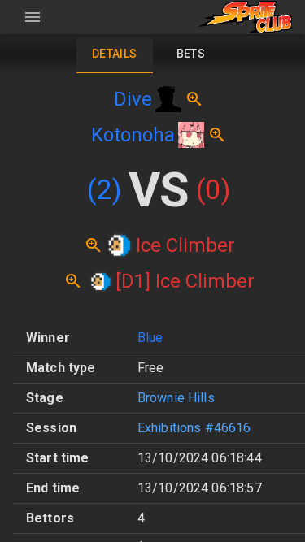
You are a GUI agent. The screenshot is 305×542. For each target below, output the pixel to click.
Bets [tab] (191, 53)
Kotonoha (133, 135)
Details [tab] (114, 53)
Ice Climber (185, 245)
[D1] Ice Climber (185, 281)
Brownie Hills (176, 397)
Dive (133, 99)
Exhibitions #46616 (194, 428)
